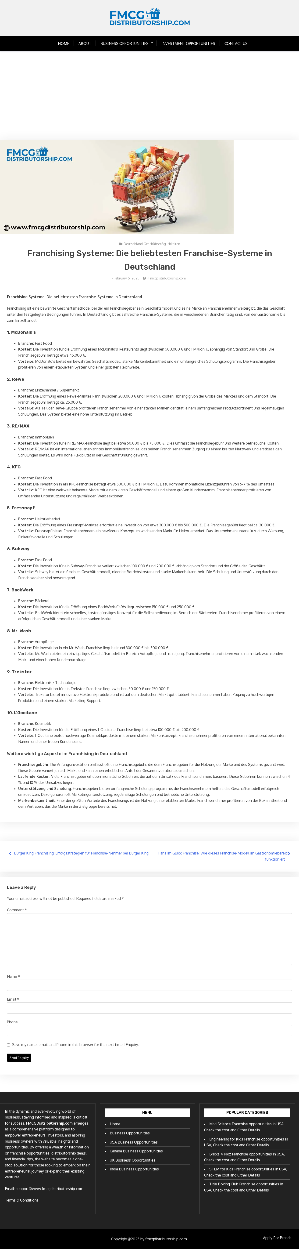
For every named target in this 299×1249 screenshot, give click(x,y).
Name (13, 976)
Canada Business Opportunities (136, 1151)
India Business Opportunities (134, 1169)
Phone (12, 1022)
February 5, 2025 (126, 278)
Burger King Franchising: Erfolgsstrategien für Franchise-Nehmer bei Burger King (81, 853)
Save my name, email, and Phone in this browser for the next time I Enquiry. (75, 1044)
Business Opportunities (124, 43)
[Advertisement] (149, 95)
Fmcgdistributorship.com (167, 278)
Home (63, 43)
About (84, 43)
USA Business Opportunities (134, 1142)
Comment (17, 910)
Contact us (236, 43)
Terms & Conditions (22, 1200)
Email (13, 999)
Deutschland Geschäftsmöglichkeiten (152, 244)
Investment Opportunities (188, 43)
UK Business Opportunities (132, 1160)
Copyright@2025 (125, 1239)
